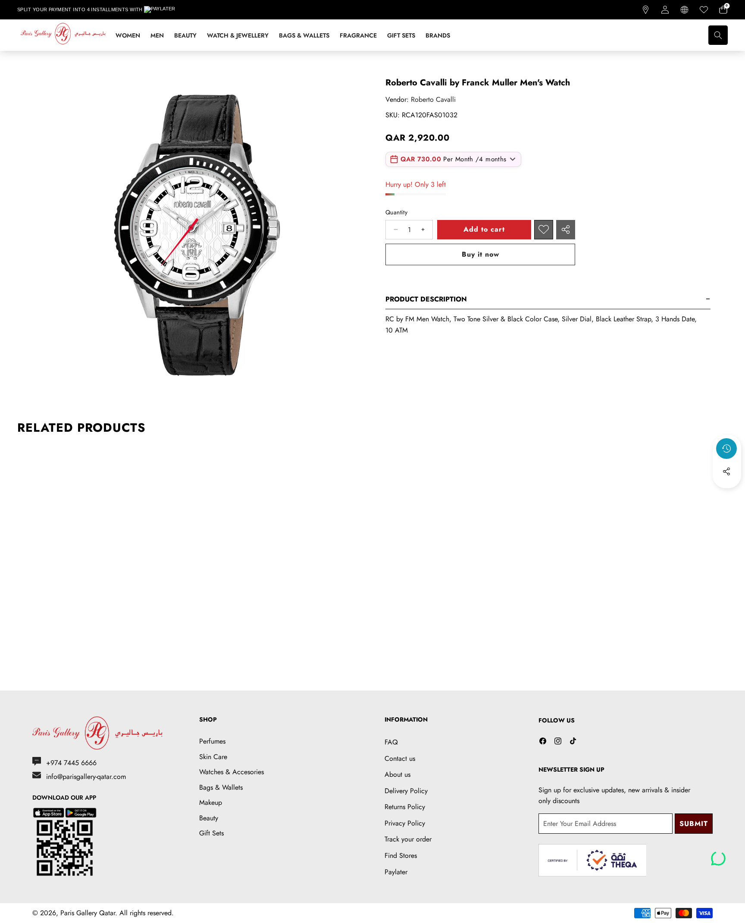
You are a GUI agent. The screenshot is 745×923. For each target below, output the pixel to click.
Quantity (396, 212)
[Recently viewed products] (726, 448)
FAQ (391, 742)
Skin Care (213, 757)
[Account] (665, 9)
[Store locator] (645, 9)
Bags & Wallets (221, 787)
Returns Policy (405, 807)
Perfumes (212, 741)
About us (397, 774)
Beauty (208, 818)
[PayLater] (165, 10)
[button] (723, 9)
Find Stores (401, 855)
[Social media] (726, 471)
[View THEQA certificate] (592, 860)
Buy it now (480, 254)
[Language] (684, 9)
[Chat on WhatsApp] (718, 855)
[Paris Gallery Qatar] (63, 35)
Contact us (400, 758)
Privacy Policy (405, 823)
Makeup (210, 802)
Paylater (396, 872)
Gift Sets (211, 833)
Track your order (408, 839)
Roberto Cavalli (433, 99)
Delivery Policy (406, 791)
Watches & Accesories (231, 772)
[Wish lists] (704, 9)
